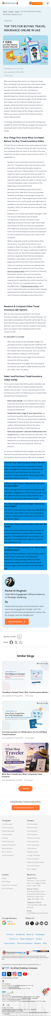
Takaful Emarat (32, 852)
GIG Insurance (32, 824)
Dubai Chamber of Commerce (29, 1001)
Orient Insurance (33, 859)
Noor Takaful (31, 869)
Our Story (10, 934)
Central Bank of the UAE (20, 985)
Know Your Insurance (9, 885)
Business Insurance (9, 845)
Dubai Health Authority (26, 998)
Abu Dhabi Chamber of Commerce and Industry (39, 1012)
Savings (5, 838)
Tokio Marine (31, 848)
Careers (39, 939)
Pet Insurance (7, 852)
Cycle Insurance (8, 855)
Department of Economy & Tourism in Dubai (21, 996)
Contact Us (13, 939)
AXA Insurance (32, 834)
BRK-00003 (35, 998)
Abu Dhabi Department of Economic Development (12, 1009)
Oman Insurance (33, 841)
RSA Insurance (32, 827)
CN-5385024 (33, 1009)
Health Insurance (8, 831)
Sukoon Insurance (33, 838)
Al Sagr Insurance (33, 855)
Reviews (37, 943)
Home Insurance (8, 827)
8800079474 (7, 1013)
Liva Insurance (32, 831)
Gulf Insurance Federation (14, 986)
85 (32, 985)
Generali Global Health (35, 862)
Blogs (4, 878)
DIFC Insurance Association (14, 999)
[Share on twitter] (16, 642)
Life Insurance (7, 834)
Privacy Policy (9, 943)
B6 (29, 988)
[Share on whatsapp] (21, 642)
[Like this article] (19, 636)
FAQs (45, 943)
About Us (30, 934)
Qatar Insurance (33, 845)
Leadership (20, 934)
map (37, 883)
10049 (29, 999)
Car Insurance (7, 824)
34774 (44, 1001)
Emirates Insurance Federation (15, 988)
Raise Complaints (27, 939)
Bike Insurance (7, 848)
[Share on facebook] (11, 642)
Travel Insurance (8, 841)
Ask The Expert (7, 888)
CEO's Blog (6, 882)
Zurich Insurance (33, 866)
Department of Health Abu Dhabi (8, 1010)
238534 (37, 996)
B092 (22, 1010)
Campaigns (40, 934)
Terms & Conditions (24, 943)
